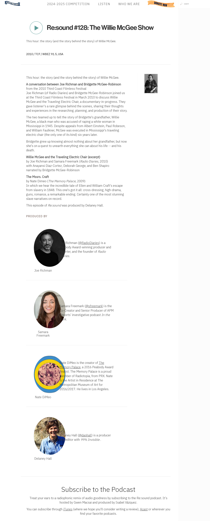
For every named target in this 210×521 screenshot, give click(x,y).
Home (4, 1)
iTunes (67, 509)
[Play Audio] (194, 23)
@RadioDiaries (89, 243)
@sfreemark (94, 306)
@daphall (85, 435)
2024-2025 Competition (68, 4)
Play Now (36, 28)
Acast (144, 509)
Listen (104, 4)
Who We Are (129, 4)
